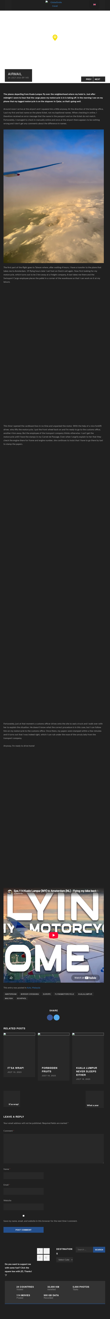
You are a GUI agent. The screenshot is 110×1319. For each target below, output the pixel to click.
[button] (55, 37)
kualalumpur (85, 994)
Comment (8, 1131)
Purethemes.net (51, 1311)
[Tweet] (57, 1017)
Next (97, 79)
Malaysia (36, 988)
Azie (29, 988)
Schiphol (21, 998)
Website (7, 1200)
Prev (88, 79)
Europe (47, 994)
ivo (27, 77)
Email (6, 1185)
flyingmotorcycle (64, 994)
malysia (9, 998)
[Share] (50, 1017)
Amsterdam (10, 994)
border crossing (30, 994)
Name (6, 1169)
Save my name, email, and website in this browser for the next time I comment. (40, 1221)
